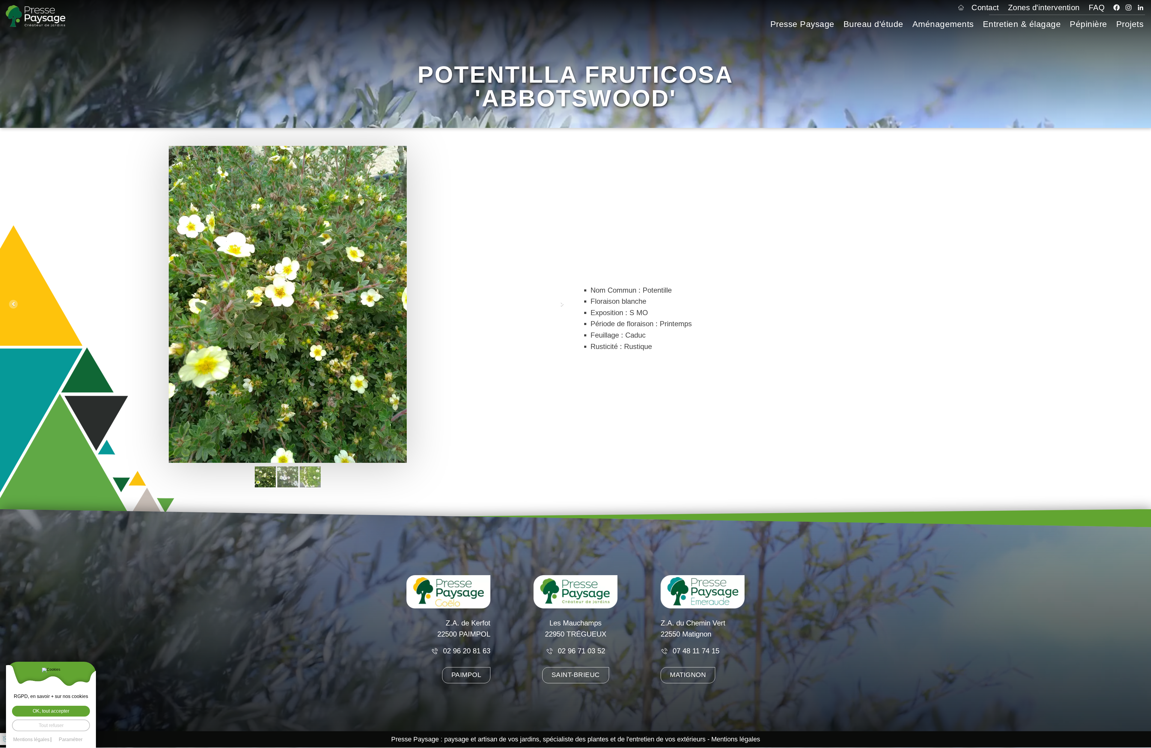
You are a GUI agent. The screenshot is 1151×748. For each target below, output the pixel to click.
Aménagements (943, 24)
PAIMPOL (466, 675)
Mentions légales (735, 739)
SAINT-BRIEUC (576, 675)
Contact (985, 7)
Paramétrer (70, 739)
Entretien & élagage (1022, 24)
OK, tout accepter (51, 711)
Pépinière (1088, 24)
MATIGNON (688, 675)
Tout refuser (51, 725)
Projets (1130, 24)
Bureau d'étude (873, 24)
